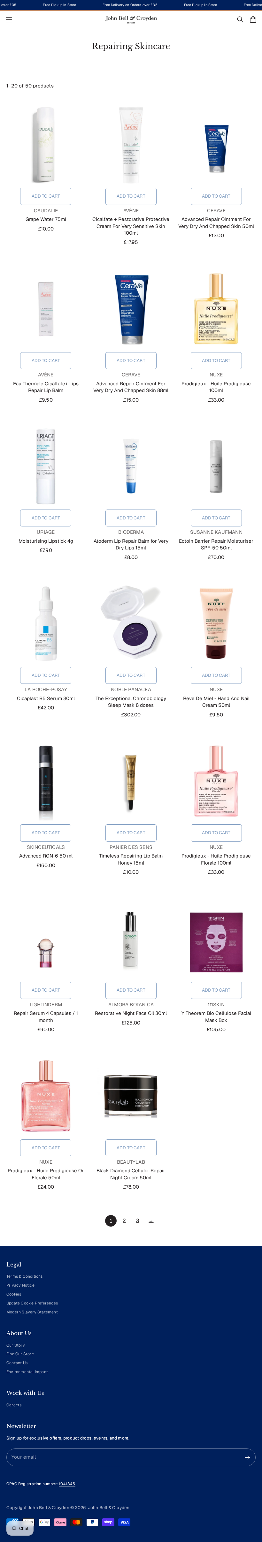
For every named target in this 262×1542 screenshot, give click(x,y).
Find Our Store (20, 1354)
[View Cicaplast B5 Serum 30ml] (45, 623)
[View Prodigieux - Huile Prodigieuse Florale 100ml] (216, 781)
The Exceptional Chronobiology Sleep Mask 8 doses (131, 701)
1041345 (67, 1483)
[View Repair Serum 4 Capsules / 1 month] (45, 938)
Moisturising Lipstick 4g (46, 541)
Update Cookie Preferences (32, 1303)
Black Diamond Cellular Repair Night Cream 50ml (130, 1174)
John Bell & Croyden (109, 1507)
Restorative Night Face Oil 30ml (131, 1013)
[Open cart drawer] (253, 19)
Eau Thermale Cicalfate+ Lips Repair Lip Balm (46, 387)
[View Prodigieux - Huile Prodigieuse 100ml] (216, 308)
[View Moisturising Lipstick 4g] (45, 466)
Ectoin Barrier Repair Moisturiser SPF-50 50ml (216, 544)
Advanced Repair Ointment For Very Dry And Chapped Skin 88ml (130, 387)
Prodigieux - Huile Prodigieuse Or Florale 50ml (46, 1174)
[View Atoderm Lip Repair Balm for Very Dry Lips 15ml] (131, 466)
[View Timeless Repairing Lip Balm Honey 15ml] (131, 781)
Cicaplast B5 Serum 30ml (46, 698)
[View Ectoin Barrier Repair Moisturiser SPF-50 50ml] (216, 466)
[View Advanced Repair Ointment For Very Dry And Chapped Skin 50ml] (216, 144)
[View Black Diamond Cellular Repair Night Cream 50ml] (131, 1096)
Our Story (15, 1345)
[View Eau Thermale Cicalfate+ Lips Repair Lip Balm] (45, 308)
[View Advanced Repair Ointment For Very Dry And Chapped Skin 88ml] (131, 308)
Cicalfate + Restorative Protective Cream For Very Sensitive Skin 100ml (130, 226)
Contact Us (16, 1362)
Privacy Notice (20, 1285)
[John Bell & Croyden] (131, 19)
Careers (13, 1405)
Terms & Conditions (24, 1276)
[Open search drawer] (240, 19)
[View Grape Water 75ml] (45, 144)
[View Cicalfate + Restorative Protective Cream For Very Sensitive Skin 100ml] (131, 144)
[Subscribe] (247, 1457)
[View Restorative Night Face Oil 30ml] (131, 938)
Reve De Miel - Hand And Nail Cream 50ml (216, 701)
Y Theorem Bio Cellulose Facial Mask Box (216, 1016)
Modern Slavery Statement (32, 1312)
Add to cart (46, 196)
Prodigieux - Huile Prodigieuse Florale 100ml (216, 859)
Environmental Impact (27, 1371)
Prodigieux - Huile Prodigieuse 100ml (216, 387)
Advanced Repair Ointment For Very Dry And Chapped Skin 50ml (216, 222)
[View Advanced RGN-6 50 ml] (45, 781)
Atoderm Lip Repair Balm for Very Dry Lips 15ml (131, 544)
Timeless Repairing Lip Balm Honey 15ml (131, 859)
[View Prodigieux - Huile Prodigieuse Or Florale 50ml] (45, 1096)
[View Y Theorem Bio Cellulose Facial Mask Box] (216, 938)
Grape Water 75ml (46, 219)
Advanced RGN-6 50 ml (46, 856)
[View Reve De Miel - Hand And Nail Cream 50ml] (216, 623)
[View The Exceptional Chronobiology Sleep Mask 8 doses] (131, 623)
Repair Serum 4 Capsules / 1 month (46, 1016)
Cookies (13, 1294)
